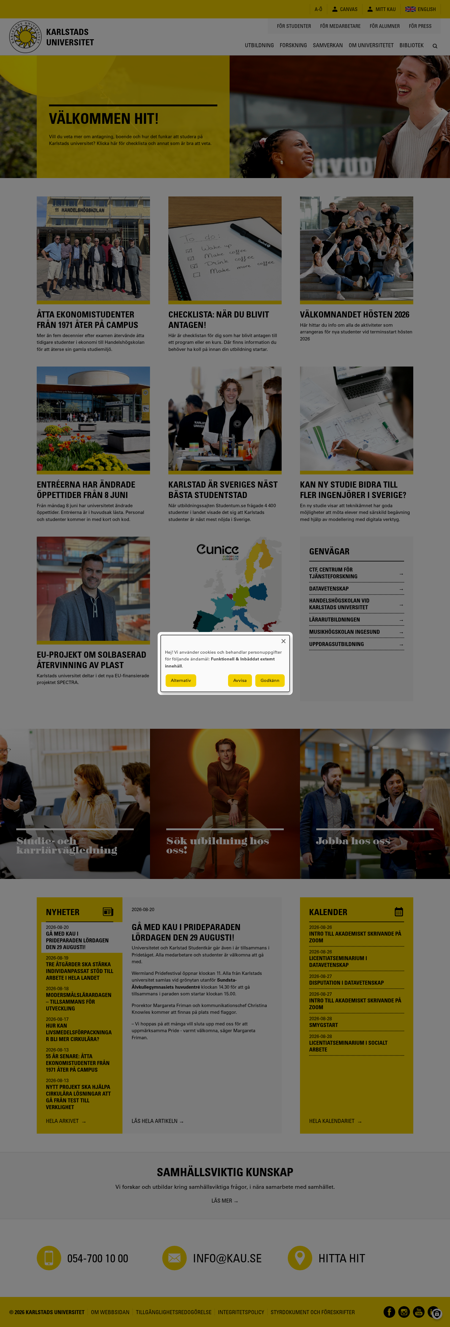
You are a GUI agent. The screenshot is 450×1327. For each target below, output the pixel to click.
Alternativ (181, 680)
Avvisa (240, 680)
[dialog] (225, 663)
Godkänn (270, 680)
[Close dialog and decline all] (283, 639)
